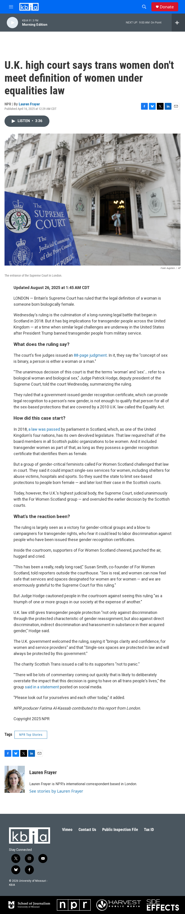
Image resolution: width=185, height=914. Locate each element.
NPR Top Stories (30, 734)
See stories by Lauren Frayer (56, 791)
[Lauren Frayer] (15, 779)
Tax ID (149, 829)
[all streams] (178, 23)
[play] (12, 22)
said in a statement (41, 687)
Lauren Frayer (29, 104)
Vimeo (67, 829)
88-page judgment (90, 355)
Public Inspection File (120, 829)
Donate (167, 7)
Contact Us (87, 829)
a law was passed (44, 429)
